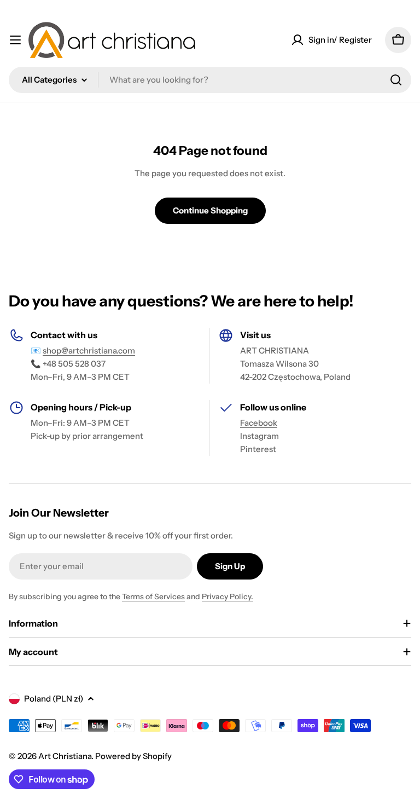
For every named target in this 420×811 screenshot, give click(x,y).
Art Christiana (64, 756)
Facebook (258, 423)
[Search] (395, 79)
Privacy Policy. (227, 596)
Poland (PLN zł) (53, 698)
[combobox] (210, 80)
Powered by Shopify (133, 756)
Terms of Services (153, 596)
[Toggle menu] (15, 40)
